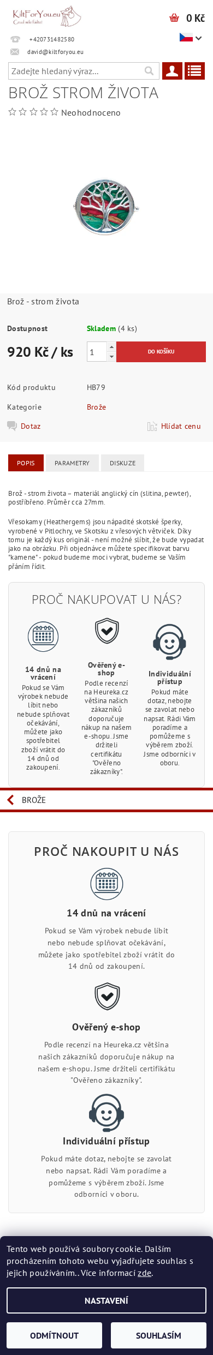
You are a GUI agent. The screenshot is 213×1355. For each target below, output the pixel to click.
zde (144, 1272)
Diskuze (122, 463)
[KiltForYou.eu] (47, 14)
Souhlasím (158, 1335)
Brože (96, 407)
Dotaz (31, 426)
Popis (26, 463)
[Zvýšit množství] (111, 346)
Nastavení (106, 1300)
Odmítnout (54, 1335)
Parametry (72, 463)
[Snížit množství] (111, 356)
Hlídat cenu (181, 426)
